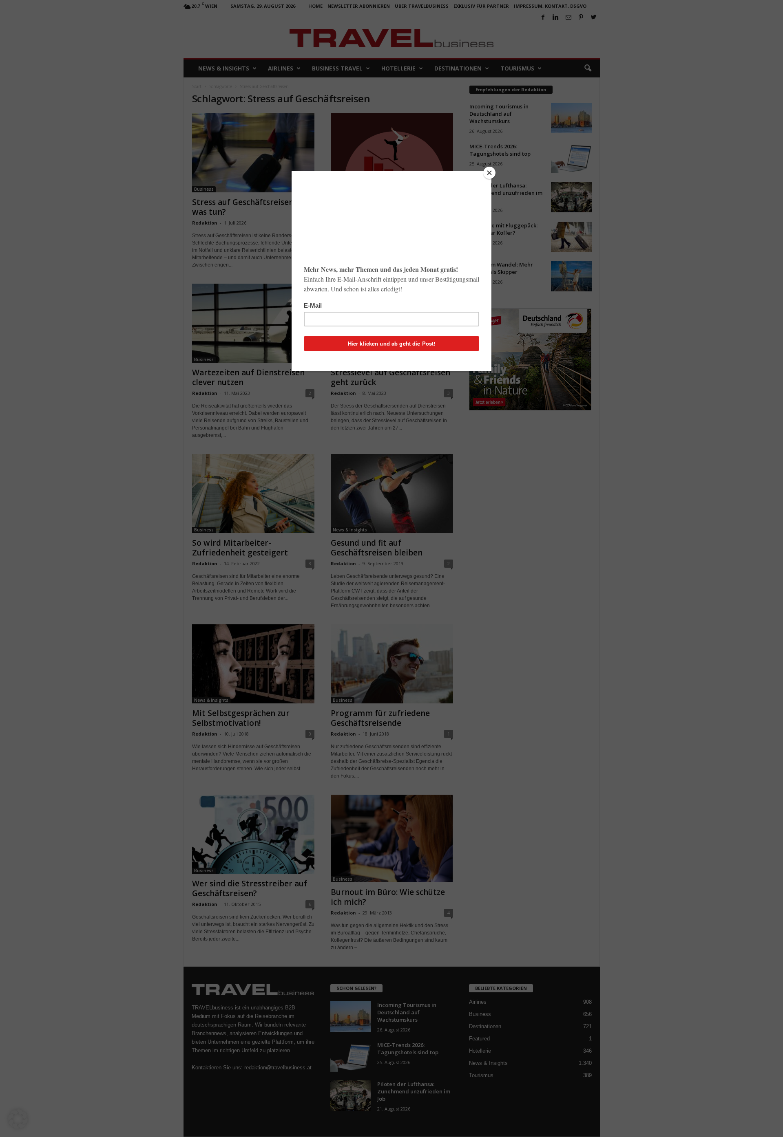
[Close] (489, 173)
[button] (18, 1119)
